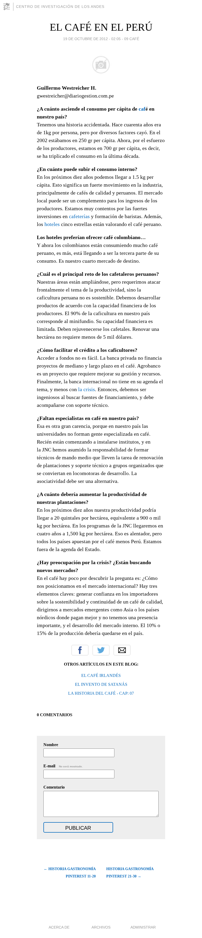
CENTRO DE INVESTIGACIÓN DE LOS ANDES (60, 6)
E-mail (63, 766)
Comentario (54, 787)
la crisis (86, 389)
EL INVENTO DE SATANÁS (101, 684)
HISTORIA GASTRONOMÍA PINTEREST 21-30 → (129, 872)
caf (142, 109)
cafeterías (79, 216)
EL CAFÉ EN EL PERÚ (101, 27)
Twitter (101, 650)
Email (122, 650)
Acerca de (59, 927)
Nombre (50, 744)
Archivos (101, 927)
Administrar (143, 927)
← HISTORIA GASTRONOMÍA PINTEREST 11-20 (70, 872)
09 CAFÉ (131, 39)
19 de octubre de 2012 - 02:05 (92, 39)
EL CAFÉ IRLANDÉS (101, 675)
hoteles (52, 224)
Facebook (80, 650)
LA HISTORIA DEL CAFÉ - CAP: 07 (101, 693)
